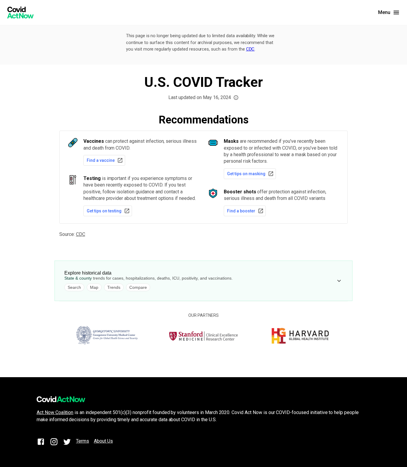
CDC (250, 49)
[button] (236, 97)
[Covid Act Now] (20, 12)
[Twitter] (67, 443)
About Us (103, 441)
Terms (82, 441)
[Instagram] (54, 443)
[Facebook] (41, 443)
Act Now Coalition (55, 412)
